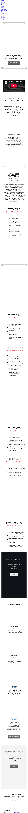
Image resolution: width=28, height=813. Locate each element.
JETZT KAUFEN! (14, 62)
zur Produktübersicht (14, 736)
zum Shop (14, 574)
